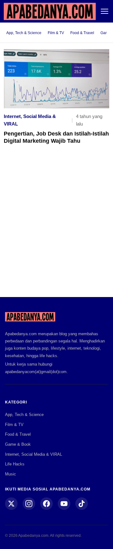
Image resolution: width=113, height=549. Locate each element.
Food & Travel (82, 33)
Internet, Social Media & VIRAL (30, 120)
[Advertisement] (56, 225)
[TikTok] (81, 503)
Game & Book (18, 444)
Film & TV (56, 33)
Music (10, 474)
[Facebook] (46, 503)
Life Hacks (14, 464)
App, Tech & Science (23, 33)
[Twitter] (11, 503)
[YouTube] (64, 503)
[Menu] (105, 11)
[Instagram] (29, 503)
